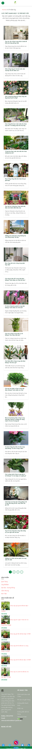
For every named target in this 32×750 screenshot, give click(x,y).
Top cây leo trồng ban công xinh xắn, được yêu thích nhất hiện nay (15, 207)
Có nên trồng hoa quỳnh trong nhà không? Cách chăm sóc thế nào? (15, 306)
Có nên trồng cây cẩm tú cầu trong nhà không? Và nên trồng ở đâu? (15, 447)
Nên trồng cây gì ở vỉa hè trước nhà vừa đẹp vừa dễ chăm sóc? (15, 69)
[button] (2, 3)
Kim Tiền (4, 593)
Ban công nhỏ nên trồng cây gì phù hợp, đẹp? (15, 263)
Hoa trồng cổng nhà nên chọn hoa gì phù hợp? (15, 179)
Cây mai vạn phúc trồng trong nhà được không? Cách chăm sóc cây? (14, 389)
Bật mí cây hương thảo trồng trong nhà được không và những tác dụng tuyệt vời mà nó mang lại (15, 419)
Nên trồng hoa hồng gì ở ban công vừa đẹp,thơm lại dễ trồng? (15, 97)
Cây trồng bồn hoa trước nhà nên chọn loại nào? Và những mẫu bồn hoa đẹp (16, 124)
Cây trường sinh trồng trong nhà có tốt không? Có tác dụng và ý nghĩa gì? (15, 475)
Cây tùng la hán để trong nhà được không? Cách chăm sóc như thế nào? (15, 279)
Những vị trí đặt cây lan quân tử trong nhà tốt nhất (15, 559)
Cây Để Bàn (5, 584)
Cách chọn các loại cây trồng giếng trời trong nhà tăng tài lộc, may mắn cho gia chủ (16, 503)
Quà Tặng (4, 581)
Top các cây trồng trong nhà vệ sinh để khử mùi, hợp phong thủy (16, 42)
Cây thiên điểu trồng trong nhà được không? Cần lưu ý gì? (15, 361)
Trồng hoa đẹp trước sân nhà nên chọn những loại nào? (16, 152)
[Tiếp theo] (21, 572)
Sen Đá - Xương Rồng (8, 587)
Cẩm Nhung (5, 590)
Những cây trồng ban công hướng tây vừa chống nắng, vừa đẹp (15, 236)
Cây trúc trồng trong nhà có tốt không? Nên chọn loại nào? (14, 334)
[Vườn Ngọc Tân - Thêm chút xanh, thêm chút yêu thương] (15, 3)
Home (4, 9)
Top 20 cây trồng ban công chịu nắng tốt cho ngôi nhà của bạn (15, 531)
